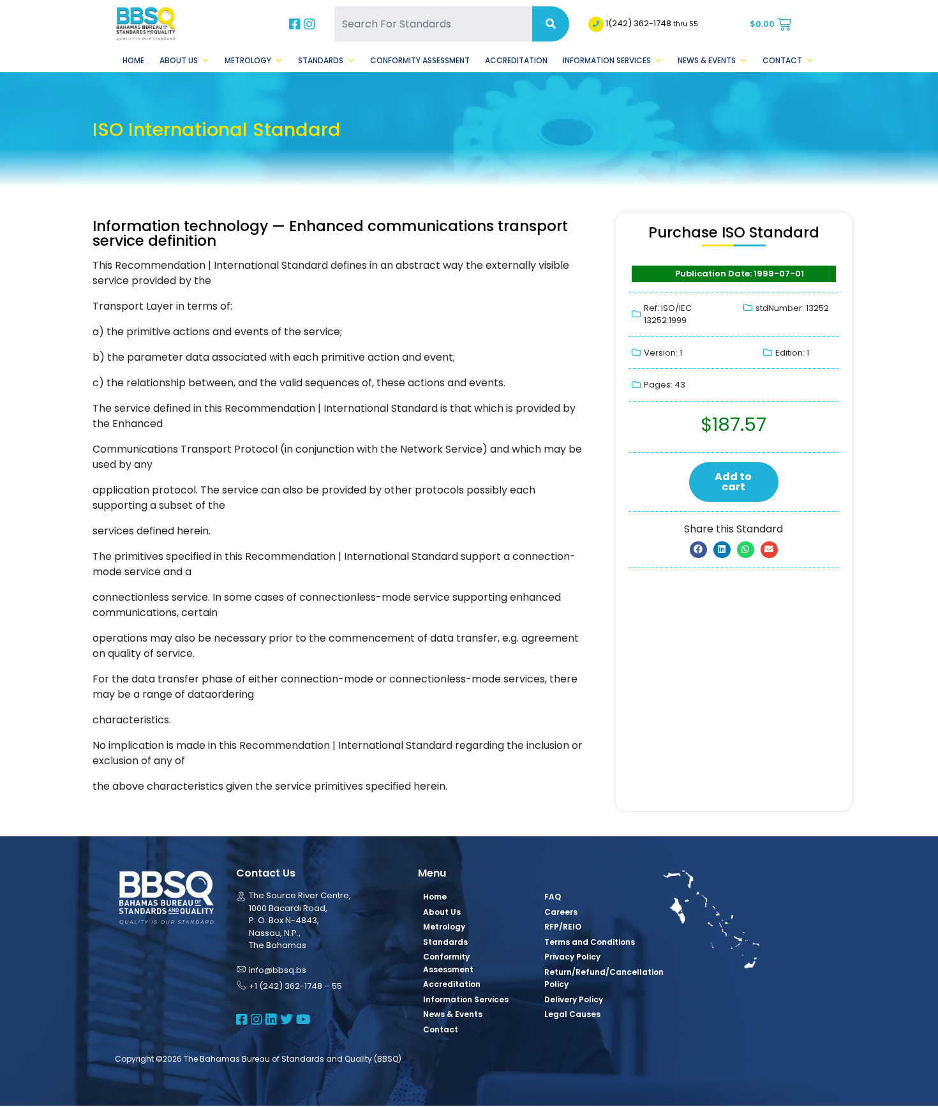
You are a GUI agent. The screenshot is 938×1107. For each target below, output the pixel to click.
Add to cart (733, 481)
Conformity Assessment (420, 60)
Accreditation (516, 60)
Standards (320, 60)
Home (133, 60)
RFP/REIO (562, 926)
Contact (782, 60)
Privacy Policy (572, 956)
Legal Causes (572, 1014)
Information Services (607, 60)
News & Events (707, 60)
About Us (179, 60)
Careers (560, 912)
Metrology (248, 60)
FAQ (552, 896)
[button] (698, 549)
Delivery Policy (573, 999)
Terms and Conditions (589, 942)
